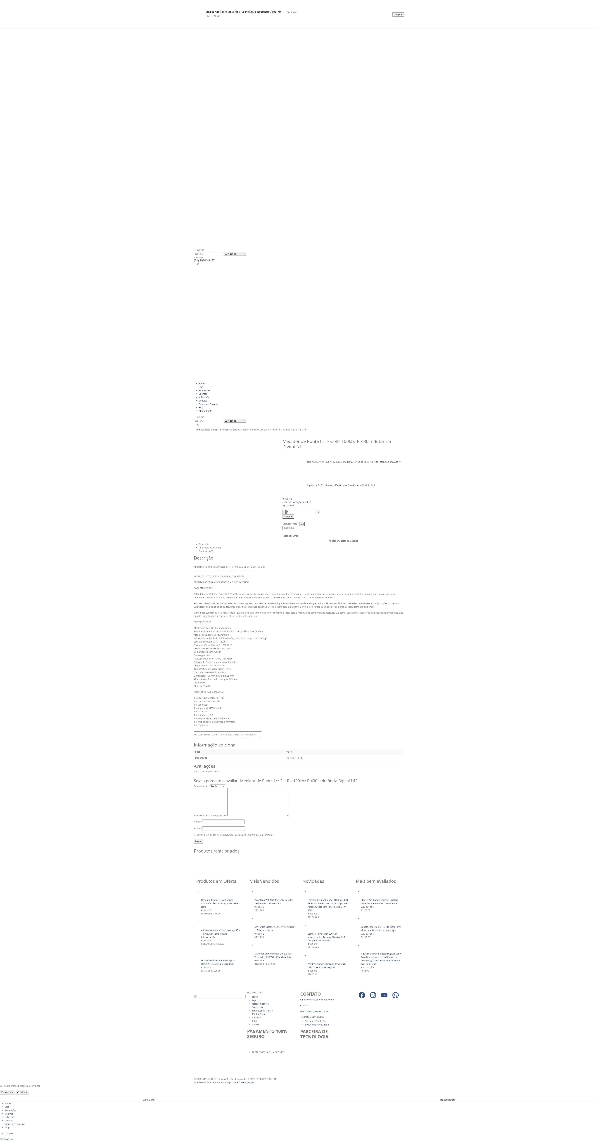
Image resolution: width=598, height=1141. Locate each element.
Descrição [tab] (204, 544)
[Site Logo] (256, 323)
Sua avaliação (202, 786)
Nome (198, 821)
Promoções (204, 390)
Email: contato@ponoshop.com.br (317, 999)
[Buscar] (249, 254)
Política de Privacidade (317, 1024)
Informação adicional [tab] (210, 547)
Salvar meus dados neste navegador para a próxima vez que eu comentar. (235, 834)
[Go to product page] (221, 891)
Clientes (203, 393)
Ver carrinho (7, 1092)
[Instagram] (373, 995)
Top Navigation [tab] (448, 1099)
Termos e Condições (315, 1021)
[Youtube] (384, 995)
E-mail (198, 828)
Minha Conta (205, 410)
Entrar (10, 1133)
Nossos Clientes (260, 1003)
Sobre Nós (257, 1007)
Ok (302, 523)
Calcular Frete (289, 523)
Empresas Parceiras (209, 404)
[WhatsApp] (395, 995)
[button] (199, 249)
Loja (201, 386)
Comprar (398, 14)
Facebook (287, 535)
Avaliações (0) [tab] (206, 551)
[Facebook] (362, 995)
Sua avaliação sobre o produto (210, 815)
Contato (203, 400)
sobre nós (204, 397)
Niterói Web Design (243, 1082)
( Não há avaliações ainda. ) (296, 502)
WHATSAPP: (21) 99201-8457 (314, 1011)
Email (296, 535)
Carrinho (256, 1017)
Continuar (22, 1092)
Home (202, 383)
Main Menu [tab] (149, 1099)
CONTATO (305, 1005)
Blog (201, 407)
